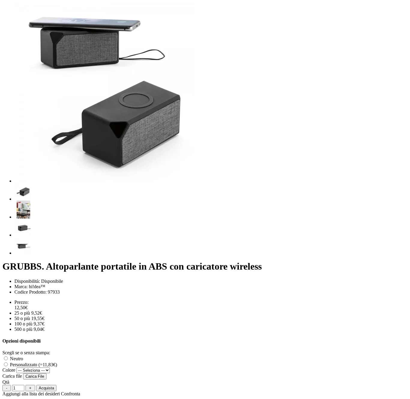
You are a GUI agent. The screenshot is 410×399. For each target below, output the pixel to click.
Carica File (35, 376)
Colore (8, 370)
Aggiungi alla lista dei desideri (31, 393)
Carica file (12, 376)
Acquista (46, 388)
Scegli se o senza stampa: (26, 352)
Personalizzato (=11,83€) (33, 364)
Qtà (5, 382)
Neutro (16, 358)
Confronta (70, 393)
